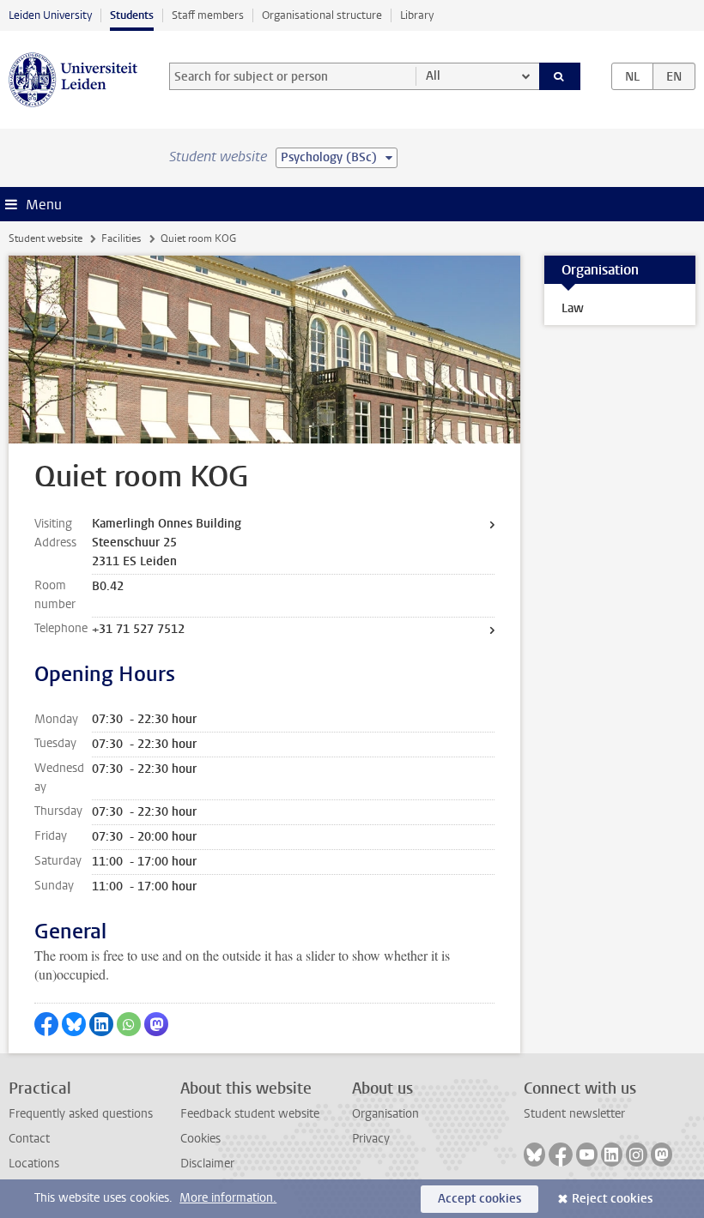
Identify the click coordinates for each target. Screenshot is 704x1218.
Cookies (200, 1139)
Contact (29, 1139)
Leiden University (50, 15)
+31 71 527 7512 (138, 629)
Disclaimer (207, 1163)
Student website (45, 238)
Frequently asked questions (81, 1114)
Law (572, 308)
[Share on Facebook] (46, 1024)
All (433, 76)
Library (417, 15)
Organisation (385, 1114)
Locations (34, 1163)
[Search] (559, 76)
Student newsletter (574, 1114)
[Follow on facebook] (561, 1155)
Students (132, 15)
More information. (227, 1198)
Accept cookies (479, 1199)
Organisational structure (322, 15)
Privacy (371, 1139)
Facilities (121, 238)
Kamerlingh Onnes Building (166, 524)
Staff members (208, 15)
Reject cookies (612, 1199)
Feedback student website (249, 1114)
